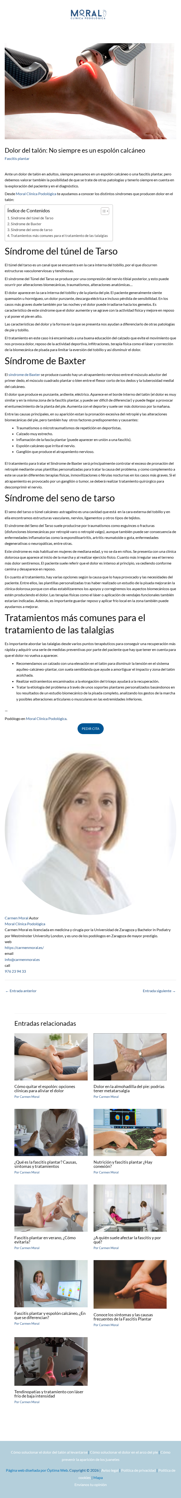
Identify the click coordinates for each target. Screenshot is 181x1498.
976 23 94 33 (15, 971)
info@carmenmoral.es (22, 959)
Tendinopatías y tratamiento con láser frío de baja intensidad (48, 1393)
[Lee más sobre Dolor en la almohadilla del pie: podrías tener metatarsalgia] (130, 1056)
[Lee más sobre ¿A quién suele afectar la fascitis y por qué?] (130, 1207)
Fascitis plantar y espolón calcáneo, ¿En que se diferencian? (50, 1315)
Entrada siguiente (159, 990)
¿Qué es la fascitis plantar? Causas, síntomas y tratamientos (45, 1164)
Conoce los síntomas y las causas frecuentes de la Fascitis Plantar (123, 1316)
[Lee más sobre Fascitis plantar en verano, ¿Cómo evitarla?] (50, 1207)
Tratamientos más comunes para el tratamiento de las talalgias (59, 235)
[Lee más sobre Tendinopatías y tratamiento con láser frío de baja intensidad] (50, 1361)
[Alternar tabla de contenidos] (102, 211)
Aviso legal (110, 1470)
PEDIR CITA (90, 729)
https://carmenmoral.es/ (24, 947)
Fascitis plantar (17, 158)
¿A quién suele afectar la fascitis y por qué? (127, 1239)
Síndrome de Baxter (26, 224)
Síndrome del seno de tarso (31, 230)
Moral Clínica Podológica (36, 193)
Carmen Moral (16, 918)
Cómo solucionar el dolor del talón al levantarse (49, 1452)
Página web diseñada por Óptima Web (37, 1470)
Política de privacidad (138, 1470)
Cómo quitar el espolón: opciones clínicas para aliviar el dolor (44, 1088)
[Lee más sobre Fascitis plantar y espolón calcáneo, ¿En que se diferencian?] (50, 1283)
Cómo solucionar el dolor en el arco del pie (124, 1452)
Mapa (98, 1477)
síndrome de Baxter (24, 374)
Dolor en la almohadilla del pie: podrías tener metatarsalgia (129, 1088)
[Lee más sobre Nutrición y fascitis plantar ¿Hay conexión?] (130, 1132)
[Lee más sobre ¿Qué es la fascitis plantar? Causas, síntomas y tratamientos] (50, 1132)
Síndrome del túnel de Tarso (32, 218)
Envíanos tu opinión (90, 1484)
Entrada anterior (21, 990)
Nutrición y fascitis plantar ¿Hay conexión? (123, 1164)
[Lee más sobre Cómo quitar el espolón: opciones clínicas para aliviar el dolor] (50, 1056)
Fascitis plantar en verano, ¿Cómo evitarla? (45, 1239)
